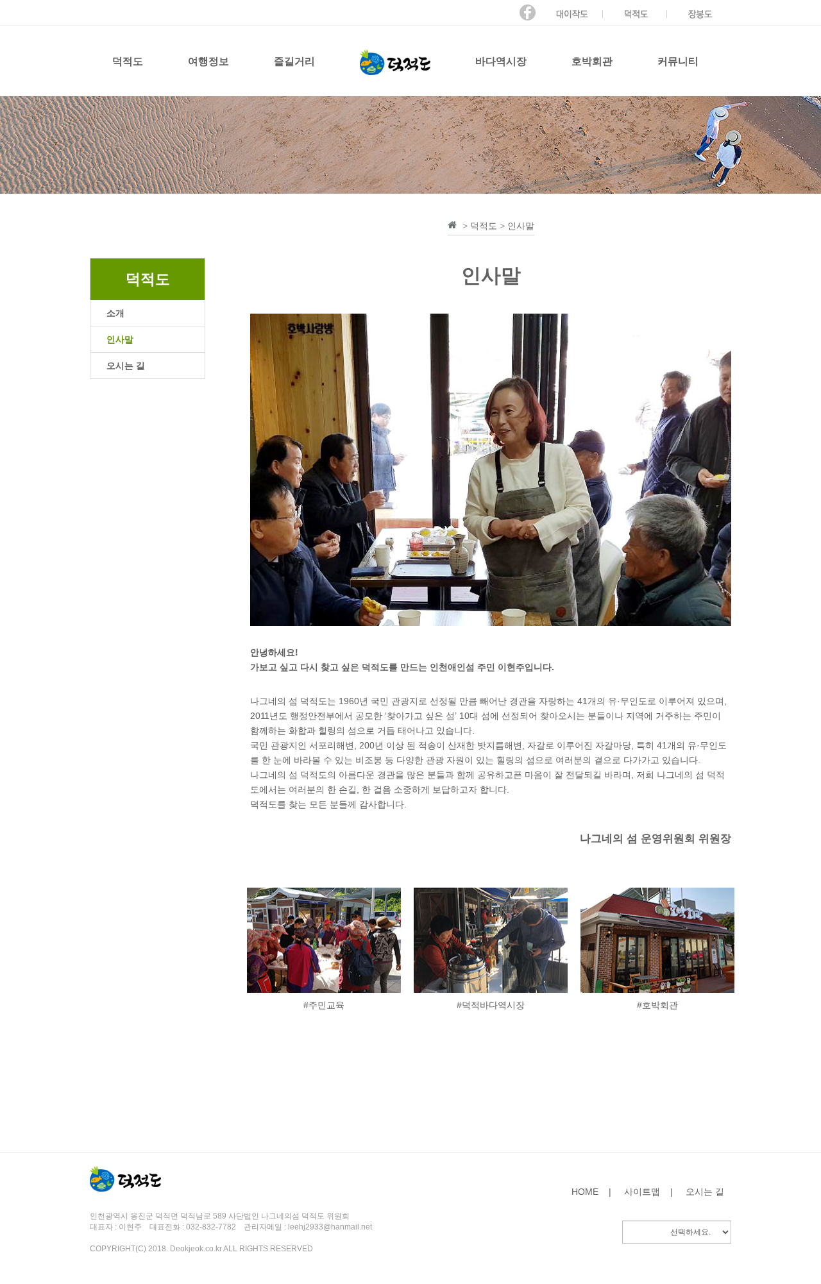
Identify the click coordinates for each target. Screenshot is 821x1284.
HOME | (591, 1192)
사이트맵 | (648, 1192)
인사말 (520, 226)
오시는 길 (705, 1192)
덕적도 (483, 226)
